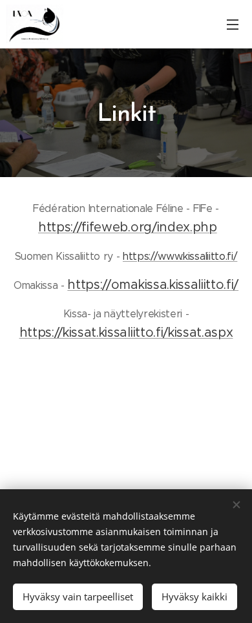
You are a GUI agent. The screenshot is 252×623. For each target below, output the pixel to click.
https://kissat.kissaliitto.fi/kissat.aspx (126, 332)
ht (73, 285)
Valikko (233, 24)
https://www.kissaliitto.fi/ (180, 256)
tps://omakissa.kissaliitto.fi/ (159, 285)
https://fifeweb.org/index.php (127, 227)
